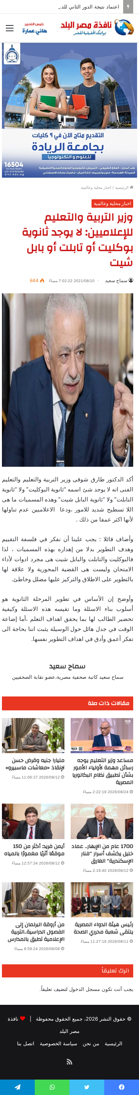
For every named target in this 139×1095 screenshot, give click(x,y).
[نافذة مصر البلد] (77, 27)
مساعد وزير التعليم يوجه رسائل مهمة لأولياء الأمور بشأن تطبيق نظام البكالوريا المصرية (102, 771)
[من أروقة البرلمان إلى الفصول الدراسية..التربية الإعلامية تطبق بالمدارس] (33, 899)
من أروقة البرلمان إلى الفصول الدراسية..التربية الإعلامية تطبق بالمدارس (36, 932)
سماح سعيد (116, 280)
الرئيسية (122, 187)
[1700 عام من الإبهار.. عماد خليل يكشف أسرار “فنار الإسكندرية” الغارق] (102, 821)
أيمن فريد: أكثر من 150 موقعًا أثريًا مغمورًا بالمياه (34, 850)
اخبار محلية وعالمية (96, 187)
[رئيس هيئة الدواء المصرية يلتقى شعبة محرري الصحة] (102, 899)
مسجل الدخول (84, 989)
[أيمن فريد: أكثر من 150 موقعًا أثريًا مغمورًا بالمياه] (33, 821)
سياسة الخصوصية (58, 1043)
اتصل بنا (25, 1043)
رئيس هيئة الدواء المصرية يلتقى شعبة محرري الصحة (103, 928)
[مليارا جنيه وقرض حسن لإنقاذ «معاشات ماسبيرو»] (33, 735)
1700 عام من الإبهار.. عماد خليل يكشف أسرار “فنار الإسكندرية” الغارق (102, 853)
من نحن (91, 1043)
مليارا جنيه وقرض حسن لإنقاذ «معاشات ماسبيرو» (34, 764)
